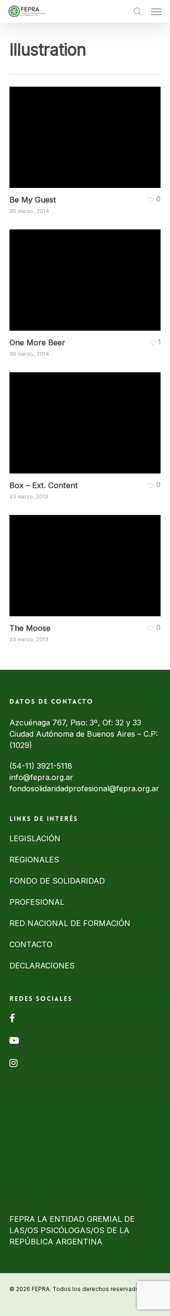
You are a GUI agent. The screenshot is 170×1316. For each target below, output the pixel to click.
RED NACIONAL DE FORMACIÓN (69, 923)
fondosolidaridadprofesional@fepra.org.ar (84, 788)
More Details (87, 130)
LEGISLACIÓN (34, 838)
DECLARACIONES (42, 965)
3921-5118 (54, 766)
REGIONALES (34, 859)
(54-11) (23, 766)
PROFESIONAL (36, 902)
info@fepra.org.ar (41, 777)
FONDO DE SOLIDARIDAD (57, 880)
